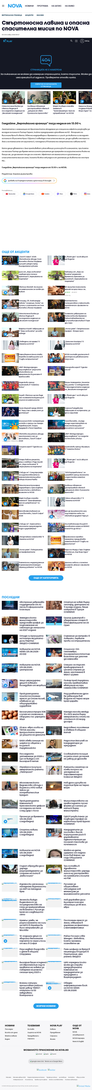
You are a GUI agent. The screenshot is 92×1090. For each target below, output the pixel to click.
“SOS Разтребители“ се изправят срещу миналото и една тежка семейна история (77, 475)
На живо (69, 6)
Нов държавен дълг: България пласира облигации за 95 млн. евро (75, 903)
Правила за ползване (41, 1079)
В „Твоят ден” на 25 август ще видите (76, 396)
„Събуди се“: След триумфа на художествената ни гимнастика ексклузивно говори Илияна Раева (31, 475)
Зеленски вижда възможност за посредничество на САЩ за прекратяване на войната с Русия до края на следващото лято (32, 907)
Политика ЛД (29, 1079)
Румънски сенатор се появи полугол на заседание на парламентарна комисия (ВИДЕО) (76, 772)
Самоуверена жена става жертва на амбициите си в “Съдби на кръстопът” (31, 356)
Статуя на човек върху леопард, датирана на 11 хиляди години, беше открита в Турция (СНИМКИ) (77, 607)
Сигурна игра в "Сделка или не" (30, 448)
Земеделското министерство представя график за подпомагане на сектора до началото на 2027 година (32, 623)
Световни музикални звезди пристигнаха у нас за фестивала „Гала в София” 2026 (31, 437)
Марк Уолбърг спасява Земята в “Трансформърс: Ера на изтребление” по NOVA (30, 501)
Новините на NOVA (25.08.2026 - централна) (30, 667)
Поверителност (18, 1079)
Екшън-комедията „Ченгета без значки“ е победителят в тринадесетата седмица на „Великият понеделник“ (77, 385)
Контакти (71, 1077)
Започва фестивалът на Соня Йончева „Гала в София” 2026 (31, 513)
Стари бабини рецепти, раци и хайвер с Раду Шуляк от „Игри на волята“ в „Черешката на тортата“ (31, 463)
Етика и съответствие (56, 1079)
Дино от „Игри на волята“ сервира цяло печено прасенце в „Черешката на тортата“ (30, 275)
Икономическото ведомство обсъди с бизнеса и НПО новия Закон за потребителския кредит (31, 788)
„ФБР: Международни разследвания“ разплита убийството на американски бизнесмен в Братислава (30, 372)
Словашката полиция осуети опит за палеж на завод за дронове (76, 756)
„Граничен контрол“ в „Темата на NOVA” (74, 342)
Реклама (8, 1077)
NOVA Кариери (78, 1038)
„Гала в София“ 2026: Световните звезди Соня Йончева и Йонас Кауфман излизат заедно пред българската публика (30, 261)
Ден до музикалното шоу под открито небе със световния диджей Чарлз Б (76, 513)
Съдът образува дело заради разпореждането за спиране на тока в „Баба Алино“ (32, 871)
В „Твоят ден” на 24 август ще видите (76, 461)
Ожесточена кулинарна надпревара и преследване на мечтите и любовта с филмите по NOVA (31, 488)
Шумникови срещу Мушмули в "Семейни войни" (77, 448)
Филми (52, 1039)
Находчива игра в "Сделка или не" (76, 368)
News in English (78, 1041)
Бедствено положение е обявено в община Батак (76, 730)
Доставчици (62, 1077)
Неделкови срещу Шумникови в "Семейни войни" (29, 384)
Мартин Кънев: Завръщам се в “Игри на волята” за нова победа (31, 331)
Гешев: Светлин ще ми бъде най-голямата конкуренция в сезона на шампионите (31, 397)
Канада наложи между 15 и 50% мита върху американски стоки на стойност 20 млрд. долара (76, 716)
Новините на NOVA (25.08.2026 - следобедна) (30, 852)
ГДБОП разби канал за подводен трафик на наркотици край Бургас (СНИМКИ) (77, 820)
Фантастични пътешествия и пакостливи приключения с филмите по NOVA (77, 304)
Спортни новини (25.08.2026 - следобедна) (29, 832)
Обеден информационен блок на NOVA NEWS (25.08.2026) (75, 987)
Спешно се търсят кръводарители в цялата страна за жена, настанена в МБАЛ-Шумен (74, 669)
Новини (29, 6)
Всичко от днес (11, 1032)
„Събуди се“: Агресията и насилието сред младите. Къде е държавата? (30, 526)
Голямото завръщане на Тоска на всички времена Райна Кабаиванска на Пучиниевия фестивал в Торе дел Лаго (77, 318)
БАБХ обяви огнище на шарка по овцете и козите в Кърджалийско (32, 744)
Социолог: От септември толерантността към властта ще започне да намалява (77, 654)
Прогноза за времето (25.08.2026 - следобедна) (32, 819)
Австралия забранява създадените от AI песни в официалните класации (32, 606)
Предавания (55, 1032)
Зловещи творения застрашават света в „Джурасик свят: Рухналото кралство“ (77, 488)
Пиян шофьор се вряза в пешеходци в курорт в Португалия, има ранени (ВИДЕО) (77, 953)
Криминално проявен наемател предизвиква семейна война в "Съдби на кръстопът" (76, 540)
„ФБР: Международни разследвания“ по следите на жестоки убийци (76, 436)
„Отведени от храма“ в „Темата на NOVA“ (29, 342)
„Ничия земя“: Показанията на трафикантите (31, 551)
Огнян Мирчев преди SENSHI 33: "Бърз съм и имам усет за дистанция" (31, 410)
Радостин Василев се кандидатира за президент (76, 743)
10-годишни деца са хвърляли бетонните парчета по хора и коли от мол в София (33, 940)
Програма (42, 6)
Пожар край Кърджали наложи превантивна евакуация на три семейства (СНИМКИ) (76, 684)
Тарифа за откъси (51, 1077)
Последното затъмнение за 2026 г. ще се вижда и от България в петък (32, 757)
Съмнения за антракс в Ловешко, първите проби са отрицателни (77, 638)
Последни (9, 1029)
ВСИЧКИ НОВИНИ (46, 1006)
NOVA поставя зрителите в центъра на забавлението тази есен (77, 356)
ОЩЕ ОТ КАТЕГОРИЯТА (46, 578)
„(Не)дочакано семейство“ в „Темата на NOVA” (31, 538)
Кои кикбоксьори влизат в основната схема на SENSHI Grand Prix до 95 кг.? (77, 526)
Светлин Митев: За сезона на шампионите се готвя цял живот (31, 289)
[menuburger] (3, 5)
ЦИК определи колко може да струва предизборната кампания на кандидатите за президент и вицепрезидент (75, 969)
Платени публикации (71, 1079)
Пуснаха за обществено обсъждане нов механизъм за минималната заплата (77, 889)
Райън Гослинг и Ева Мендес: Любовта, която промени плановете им (74, 940)
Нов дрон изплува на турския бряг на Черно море (76, 785)
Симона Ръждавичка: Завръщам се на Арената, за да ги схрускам (77, 410)
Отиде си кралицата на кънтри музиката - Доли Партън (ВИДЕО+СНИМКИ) (32, 639)
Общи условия (80, 1077)
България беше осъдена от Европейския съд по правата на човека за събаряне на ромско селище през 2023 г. (33, 967)
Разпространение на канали (36, 1077)
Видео (7, 1039)
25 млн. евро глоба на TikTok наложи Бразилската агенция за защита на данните (32, 731)
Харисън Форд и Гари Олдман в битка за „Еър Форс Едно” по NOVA (77, 552)
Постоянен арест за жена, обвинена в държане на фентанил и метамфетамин (76, 924)
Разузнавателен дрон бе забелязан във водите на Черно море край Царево (76, 697)
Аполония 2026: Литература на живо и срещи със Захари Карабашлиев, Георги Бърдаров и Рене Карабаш (31, 424)
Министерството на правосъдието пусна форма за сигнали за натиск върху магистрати (76, 806)
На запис (56, 6)
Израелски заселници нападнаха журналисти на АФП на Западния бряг (33, 888)
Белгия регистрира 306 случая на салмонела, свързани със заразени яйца (33, 715)
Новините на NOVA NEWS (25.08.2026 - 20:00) (30, 651)
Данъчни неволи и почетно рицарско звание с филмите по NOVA (77, 564)
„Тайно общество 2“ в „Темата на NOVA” (74, 499)
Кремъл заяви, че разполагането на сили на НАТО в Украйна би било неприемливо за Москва (33, 925)
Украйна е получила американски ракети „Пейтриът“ (32, 769)
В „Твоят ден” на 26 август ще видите (76, 258)
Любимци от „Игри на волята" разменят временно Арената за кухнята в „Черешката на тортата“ (76, 276)
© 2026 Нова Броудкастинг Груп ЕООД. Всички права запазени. (20, 1086)
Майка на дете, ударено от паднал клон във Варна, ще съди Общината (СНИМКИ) (75, 855)
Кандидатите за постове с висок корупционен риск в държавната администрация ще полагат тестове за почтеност (76, 837)
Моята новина (11, 1036)
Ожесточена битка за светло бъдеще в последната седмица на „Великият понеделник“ (29, 317)
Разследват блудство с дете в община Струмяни (32, 951)
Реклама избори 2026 (19, 1077)
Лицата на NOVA (34, 1032)
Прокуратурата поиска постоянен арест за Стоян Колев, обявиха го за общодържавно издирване (32, 699)
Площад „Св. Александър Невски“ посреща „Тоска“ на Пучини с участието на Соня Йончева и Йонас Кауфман (31, 304)
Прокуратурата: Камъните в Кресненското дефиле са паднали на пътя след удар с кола (32, 806)
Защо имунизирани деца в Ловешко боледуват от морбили (33, 683)
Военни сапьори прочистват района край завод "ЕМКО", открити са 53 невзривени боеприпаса (31, 989)
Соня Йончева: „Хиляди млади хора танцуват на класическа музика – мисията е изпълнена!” (76, 424)
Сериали (53, 1036)
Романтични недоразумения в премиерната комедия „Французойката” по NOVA (31, 564)
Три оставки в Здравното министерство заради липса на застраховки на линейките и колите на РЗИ (77, 872)
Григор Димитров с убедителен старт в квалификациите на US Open (76, 621)
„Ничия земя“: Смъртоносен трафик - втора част (77, 330)
